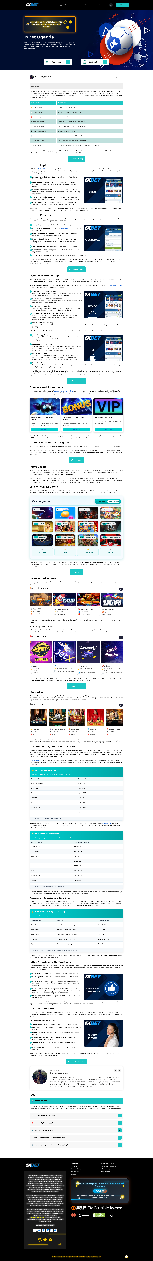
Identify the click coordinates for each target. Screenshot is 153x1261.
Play (76, 629)
